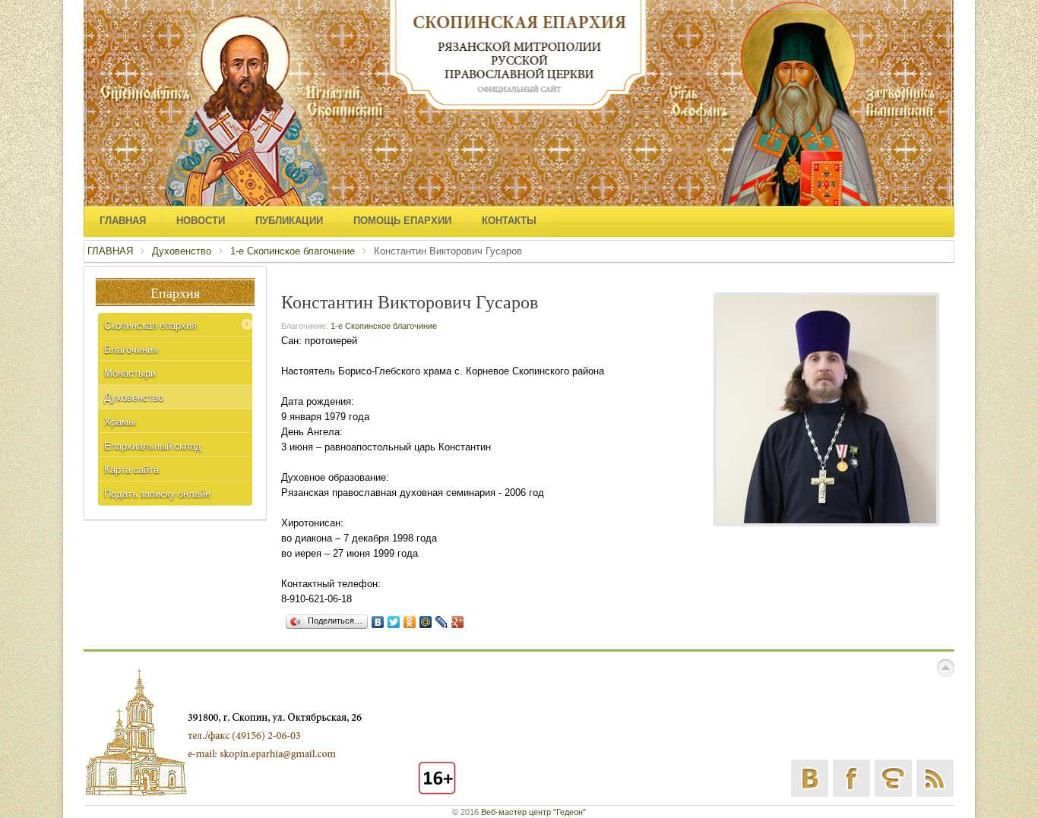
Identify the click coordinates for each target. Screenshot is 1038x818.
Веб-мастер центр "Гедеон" (533, 811)
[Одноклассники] (410, 622)
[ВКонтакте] (378, 622)
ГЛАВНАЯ (123, 220)
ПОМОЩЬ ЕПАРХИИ (402, 220)
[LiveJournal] (442, 622)
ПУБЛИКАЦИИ (289, 220)
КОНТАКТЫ (509, 220)
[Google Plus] (458, 622)
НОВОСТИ (200, 220)
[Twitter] (394, 622)
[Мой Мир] (426, 622)
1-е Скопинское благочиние (292, 251)
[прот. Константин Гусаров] (826, 408)
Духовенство (181, 251)
